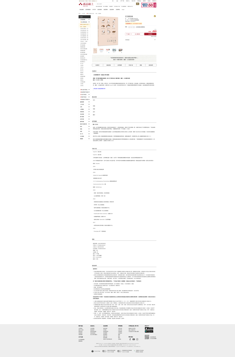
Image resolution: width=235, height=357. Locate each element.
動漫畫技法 (82, 61)
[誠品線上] (86, 5)
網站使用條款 (93, 331)
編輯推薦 (82, 102)
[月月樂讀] (148, 5)
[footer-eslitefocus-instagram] (137, 339)
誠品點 (149, 0)
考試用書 (82, 114)
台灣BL (81, 83)
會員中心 (128, 0)
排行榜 (94, 9)
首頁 (79, 13)
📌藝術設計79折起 (84, 99)
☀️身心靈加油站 (83, 22)
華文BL (81, 69)
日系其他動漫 (83, 43)
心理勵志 (82, 109)
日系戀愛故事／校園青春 (85, 34)
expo (123, 9)
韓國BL (81, 72)
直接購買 (150, 34)
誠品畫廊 (112, 9)
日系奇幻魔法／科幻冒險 (85, 28)
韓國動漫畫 (82, 47)
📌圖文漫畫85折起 (90, 13)
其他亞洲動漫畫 (83, 48)
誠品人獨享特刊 (132, 330)
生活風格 (82, 136)
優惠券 (144, 0)
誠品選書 (100, 9)
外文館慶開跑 (123, 6)
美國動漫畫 (82, 50)
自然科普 (82, 119)
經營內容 (80, 331)
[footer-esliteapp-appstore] (149, 328)
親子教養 (82, 116)
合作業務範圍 (81, 339)
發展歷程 (80, 333)
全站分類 (81, 9)
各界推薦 (120, 65)
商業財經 (82, 111)
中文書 (83, 13)
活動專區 (118, 9)
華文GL (82, 70)
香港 (119, 334)
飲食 (81, 126)
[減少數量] (129, 27)
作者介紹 (131, 65)
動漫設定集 (82, 58)
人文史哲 (82, 104)
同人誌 (81, 63)
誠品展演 (105, 334)
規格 (141, 65)
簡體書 (81, 138)
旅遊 (81, 131)
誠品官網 (105, 328)
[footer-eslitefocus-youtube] (133, 339)
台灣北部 (120, 328)
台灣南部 (120, 331)
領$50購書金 (105, 6)
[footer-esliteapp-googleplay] (149, 331)
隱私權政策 (92, 333)
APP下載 (122, 0)
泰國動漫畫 (82, 76)
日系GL (82, 67)
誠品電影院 (105, 331)
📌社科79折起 (83, 94)
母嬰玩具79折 (130, 6)
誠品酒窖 (105, 337)
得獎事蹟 (80, 334)
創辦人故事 (81, 330)
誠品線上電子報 (132, 328)
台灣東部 (120, 333)
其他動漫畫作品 (83, 59)
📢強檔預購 (82, 19)
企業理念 (80, 328)
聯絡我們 (92, 330)
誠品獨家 (106, 9)
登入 (113, 0)
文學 (81, 106)
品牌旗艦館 (88, 9)
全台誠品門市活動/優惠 (134, 331)
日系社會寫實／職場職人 (85, 39)
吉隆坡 (119, 339)
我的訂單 (133, 0)
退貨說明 (151, 65)
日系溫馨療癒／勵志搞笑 (85, 35)
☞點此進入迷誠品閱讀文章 (99, 88)
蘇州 (119, 336)
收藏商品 (139, 0)
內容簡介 (97, 65)
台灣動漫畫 (82, 81)
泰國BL (81, 78)
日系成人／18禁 (83, 41)
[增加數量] (134, 27)
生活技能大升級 (117, 6)
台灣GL (82, 85)
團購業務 (80, 341)
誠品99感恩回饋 (99, 6)
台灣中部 (120, 330)
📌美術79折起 (83, 97)
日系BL (81, 65)
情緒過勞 (111, 6)
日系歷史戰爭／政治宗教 (85, 37)
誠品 (105, 329)
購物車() (154, 0)
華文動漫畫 (82, 45)
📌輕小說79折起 (83, 89)
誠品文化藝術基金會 (107, 339)
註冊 (117, 1)
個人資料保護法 (93, 334)
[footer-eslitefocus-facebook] (130, 339)
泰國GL (82, 80)
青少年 (81, 133)
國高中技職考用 (83, 124)
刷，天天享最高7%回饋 (134, 23)
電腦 (81, 129)
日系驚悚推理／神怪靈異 (85, 32)
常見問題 (92, 328)
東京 (119, 337)
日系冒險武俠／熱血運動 (85, 30)
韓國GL (82, 74)
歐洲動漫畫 (82, 52)
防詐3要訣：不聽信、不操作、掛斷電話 (89, 1)
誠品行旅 (105, 336)
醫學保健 (82, 121)
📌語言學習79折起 (84, 92)
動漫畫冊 (82, 56)
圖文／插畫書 (98, 13)
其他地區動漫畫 (83, 54)
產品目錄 (109, 65)
